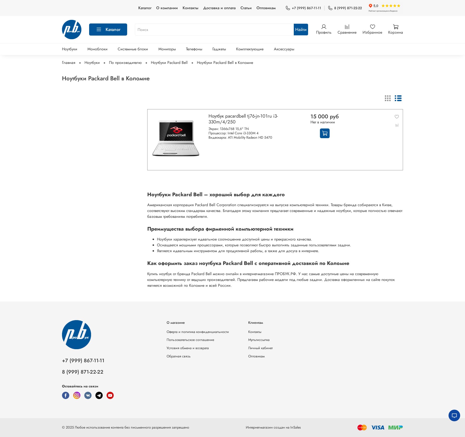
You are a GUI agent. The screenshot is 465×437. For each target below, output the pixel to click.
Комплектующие (250, 49)
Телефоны (194, 49)
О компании (167, 8)
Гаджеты (219, 49)
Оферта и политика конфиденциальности (198, 331)
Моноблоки (97, 49)
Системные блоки (133, 49)
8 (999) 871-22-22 (348, 8)
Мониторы (167, 49)
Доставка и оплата (219, 8)
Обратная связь (179, 356)
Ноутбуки (69, 49)
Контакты (190, 8)
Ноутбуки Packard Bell (169, 62)
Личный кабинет (260, 348)
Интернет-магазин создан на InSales (273, 427)
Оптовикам (266, 8)
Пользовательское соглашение (190, 339)
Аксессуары (284, 49)
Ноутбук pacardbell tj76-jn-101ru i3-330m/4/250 (243, 119)
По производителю (125, 62)
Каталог (144, 8)
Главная (68, 62)
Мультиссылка (259, 339)
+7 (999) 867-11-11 (306, 8)
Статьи (246, 8)
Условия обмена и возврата (188, 348)
